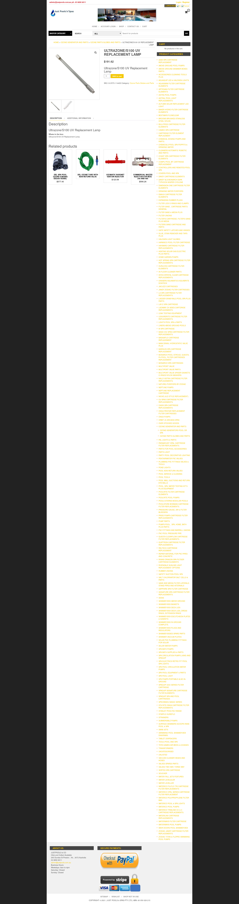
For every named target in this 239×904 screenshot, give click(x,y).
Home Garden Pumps (168, 257)
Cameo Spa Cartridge (169, 130)
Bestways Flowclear (169, 115)
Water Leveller (166, 783)
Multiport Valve (166, 366)
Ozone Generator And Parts (74, 42)
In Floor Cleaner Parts (170, 271)
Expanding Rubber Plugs (170, 200)
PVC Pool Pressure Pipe (170, 533)
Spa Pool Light (166, 676)
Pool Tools (164, 477)
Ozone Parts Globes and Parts (105, 42)
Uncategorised (166, 751)
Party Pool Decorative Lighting (174, 455)
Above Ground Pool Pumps (171, 65)
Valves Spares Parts (168, 763)
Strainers (163, 717)
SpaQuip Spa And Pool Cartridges (169, 697)
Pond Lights (164, 467)
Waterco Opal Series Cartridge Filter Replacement (174, 793)
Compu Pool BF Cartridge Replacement (171, 163)
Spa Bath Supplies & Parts (171, 652)
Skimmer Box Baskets (169, 604)
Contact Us (133, 26)
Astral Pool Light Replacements (167, 99)
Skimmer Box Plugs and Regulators (170, 629)
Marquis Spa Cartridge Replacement (170, 350)
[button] (95, 52)
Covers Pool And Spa (169, 173)
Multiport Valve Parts (169, 369)
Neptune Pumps (166, 387)
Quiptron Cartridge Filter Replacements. (172, 543)
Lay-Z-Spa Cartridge (168, 304)
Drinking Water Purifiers (171, 191)
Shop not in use (131, 896)
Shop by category (57, 33)
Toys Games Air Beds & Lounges (174, 745)
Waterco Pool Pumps (169, 806)
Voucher (163, 773)
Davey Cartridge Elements (172, 176)
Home (94, 26)
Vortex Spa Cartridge (169, 770)
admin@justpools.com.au (61, 862)
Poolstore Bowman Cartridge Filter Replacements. (173, 505)
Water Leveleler (167, 780)
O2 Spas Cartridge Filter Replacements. (171, 400)
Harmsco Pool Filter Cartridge (174, 242)
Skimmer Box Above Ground (172, 601)
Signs (161, 597)
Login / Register (183, 2)
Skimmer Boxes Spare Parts (172, 633)
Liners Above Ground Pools (172, 325)
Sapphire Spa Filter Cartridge (173, 589)
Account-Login (108, 26)
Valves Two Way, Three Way (171, 767)
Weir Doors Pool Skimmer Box (173, 828)
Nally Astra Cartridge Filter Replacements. (173, 379)
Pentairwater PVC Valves (171, 458)
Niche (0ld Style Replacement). (174, 396)
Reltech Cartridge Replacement (168, 549)
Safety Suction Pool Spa (171, 574)
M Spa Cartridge (167, 328)
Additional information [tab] (79, 118)
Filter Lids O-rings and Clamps (174, 203)
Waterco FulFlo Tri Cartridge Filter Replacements (173, 787)
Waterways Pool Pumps (170, 824)
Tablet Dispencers (168, 738)
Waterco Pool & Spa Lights (172, 803)
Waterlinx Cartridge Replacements (169, 816)
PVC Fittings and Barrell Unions (174, 530)
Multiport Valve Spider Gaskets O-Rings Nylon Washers (174, 373)
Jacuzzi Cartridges (168, 286)
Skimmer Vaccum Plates (170, 637)
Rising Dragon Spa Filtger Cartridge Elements (171, 560)
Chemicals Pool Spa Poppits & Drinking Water (173, 145)
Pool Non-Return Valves (170, 470)
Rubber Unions (166, 571)
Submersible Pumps (168, 720)
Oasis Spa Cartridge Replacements (168, 406)
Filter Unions (165, 215)
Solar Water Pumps (168, 645)
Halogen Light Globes (169, 239)
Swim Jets (163, 729)
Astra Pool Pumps (167, 95)
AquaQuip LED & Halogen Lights (174, 80)
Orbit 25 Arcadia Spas (169, 420)
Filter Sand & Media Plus (170, 212)
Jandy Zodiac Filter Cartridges (174, 289)
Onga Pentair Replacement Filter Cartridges (172, 412)
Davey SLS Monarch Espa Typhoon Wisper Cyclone (171, 180)
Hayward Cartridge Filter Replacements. (171, 246)
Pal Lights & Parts (167, 440)
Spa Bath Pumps (166, 649)
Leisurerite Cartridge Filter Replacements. (173, 317)
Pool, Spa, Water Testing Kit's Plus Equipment (173, 487)
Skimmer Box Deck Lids (169, 607)
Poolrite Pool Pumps (169, 497)
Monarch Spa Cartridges (171, 363)
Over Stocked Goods (169, 423)
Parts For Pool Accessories (173, 449)
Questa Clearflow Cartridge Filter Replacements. (173, 537)
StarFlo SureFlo (167, 714)
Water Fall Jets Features (171, 776)
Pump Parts (164, 521)
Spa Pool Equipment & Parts (172, 672)
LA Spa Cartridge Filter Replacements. (170, 294)
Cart (144, 26)
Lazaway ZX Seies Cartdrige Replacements (172, 308)
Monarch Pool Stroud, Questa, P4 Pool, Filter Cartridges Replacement (174, 357)
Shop (121, 26)
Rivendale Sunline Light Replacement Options (170, 566)
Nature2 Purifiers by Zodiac (172, 384)
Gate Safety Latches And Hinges (174, 230)
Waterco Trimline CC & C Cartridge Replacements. (171, 811)
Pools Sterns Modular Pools (173, 501)
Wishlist (116, 896)
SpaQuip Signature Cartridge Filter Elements (173, 691)
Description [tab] (56, 118)
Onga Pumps (164, 416)
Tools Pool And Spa (168, 741)
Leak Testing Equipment (170, 313)
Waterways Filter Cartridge (172, 821)
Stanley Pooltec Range (170, 711)
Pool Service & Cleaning (170, 474)
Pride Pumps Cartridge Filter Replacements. (173, 516)
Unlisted (163, 754)
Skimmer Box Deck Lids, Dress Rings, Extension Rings (173, 611)
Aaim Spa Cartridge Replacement (168, 61)
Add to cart (117, 76)
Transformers (166, 748)
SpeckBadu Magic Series (170, 702)
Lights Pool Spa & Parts (170, 322)
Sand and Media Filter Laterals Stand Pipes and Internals (174, 584)
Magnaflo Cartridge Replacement (169, 338)
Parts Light (164, 452)
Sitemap (104, 896)
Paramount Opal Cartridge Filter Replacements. (172, 444)
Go (186, 33)
